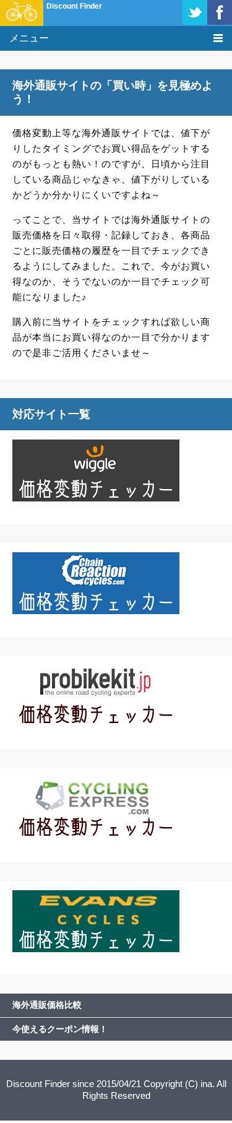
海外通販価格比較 (47, 1005)
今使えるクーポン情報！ (60, 1029)
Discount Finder (74, 6)
